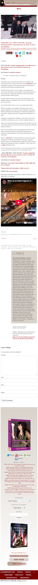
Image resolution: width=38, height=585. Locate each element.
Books (20, 572)
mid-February (29, 83)
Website (3, 392)
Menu (19, 9)
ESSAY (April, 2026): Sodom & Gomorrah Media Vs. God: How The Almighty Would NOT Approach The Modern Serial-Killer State (19, 481)
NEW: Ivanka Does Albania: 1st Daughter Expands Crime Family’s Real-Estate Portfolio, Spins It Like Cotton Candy (19, 468)
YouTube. (20, 455)
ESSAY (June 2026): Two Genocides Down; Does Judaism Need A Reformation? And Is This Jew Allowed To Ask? (20, 472)
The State (33, 49)
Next (35, 238)
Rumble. (29, 455)
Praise (28, 575)
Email (2, 385)
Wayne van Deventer (19, 327)
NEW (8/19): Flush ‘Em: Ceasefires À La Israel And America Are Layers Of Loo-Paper (19, 465)
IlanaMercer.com (7, 572)
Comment (3, 355)
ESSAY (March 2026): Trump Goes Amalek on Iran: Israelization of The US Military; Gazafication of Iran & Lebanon (19, 488)
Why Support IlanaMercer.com (19, 552)
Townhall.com (4, 69)
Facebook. (20, 458)
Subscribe (8, 575)
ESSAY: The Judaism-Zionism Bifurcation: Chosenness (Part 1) (19, 478)
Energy (25, 48)
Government (15, 49)
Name (2, 377)
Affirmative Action (7, 48)
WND (17, 67)
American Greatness (15, 160)
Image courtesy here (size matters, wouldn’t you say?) (15, 168)
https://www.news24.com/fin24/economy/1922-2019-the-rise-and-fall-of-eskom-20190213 (24, 337)
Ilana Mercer (13, 234)
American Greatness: (15, 72)
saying (3, 145)
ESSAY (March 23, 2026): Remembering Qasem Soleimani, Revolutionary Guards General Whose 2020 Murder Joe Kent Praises (19, 492)
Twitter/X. (12, 455)
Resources (24, 578)
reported (8, 138)
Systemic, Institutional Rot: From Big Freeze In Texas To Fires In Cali (18, 154)
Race (21, 49)
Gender (8, 49)
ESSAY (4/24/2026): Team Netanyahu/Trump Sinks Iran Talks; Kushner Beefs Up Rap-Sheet (19, 485)
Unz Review (25, 67)
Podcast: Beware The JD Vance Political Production (20, 470)
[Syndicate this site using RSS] (19, 559)
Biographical (11, 578)
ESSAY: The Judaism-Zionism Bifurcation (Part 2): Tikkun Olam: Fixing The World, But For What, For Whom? (20, 476)
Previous (3, 238)
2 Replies (3, 61)
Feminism (30, 48)
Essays (28, 572)
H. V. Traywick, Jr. (19, 253)
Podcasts (19, 575)
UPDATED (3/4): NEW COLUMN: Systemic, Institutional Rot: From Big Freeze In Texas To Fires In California (18, 45)
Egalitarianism (17, 48)
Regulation (26, 49)
